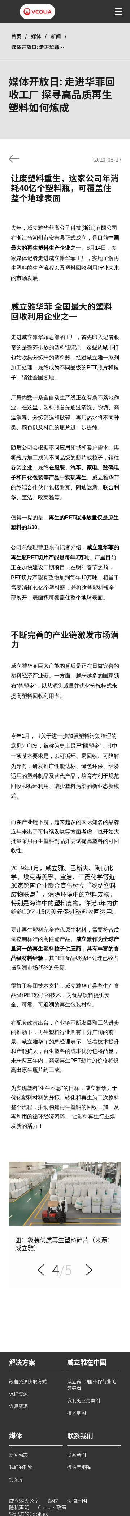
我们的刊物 (20, 1467)
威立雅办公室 (24, 1500)
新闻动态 (18, 1454)
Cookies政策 (52, 1507)
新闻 (56, 36)
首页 (16, 36)
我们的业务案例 (83, 1400)
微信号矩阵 (79, 1467)
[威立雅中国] (37, 11)
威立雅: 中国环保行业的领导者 (91, 1384)
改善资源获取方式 (28, 1381)
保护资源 (18, 1393)
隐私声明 (19, 1507)
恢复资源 (18, 1406)
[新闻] (14, 158)
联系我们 (76, 1454)
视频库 (16, 1479)
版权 (53, 1500)
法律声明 (77, 1500)
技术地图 (76, 1412)
